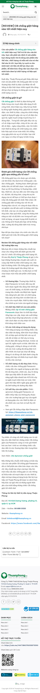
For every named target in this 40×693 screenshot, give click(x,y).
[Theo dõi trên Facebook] (3, 602)
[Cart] (35, 6)
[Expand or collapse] (35, 43)
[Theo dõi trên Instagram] (8, 602)
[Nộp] (36, 12)
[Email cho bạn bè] (22, 533)
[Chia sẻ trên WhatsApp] (10, 533)
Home (5, 17)
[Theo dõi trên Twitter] (13, 602)
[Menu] (3, 6)
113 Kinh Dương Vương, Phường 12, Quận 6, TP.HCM (19, 584)
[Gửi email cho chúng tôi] (18, 602)
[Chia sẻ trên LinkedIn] (29, 533)
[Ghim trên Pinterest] (26, 533)
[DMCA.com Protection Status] (7, 609)
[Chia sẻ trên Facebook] (14, 533)
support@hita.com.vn (13, 586)
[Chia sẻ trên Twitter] (18, 533)
